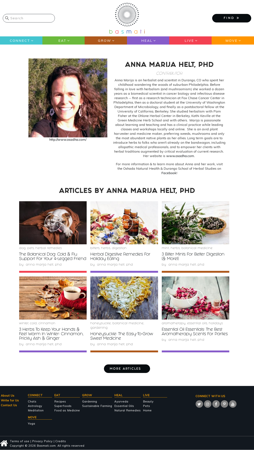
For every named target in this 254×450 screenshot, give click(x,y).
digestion (119, 248)
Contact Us (9, 405)
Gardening (99, 328)
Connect (20, 40)
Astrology (35, 406)
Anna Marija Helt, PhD (44, 265)
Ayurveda (121, 401)
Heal (146, 40)
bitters (94, 248)
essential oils (197, 323)
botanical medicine (197, 248)
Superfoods (63, 406)
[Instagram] (207, 404)
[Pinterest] (224, 404)
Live (189, 40)
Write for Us (10, 400)
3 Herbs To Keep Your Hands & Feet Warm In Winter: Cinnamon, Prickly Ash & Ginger (51, 334)
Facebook (168, 173)
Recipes (60, 401)
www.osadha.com (180, 156)
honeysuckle (100, 323)
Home (147, 410)
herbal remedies (49, 248)
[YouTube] (233, 404)
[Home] (127, 18)
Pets (30, 248)
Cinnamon (46, 323)
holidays (216, 323)
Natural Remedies (127, 410)
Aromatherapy (174, 323)
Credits (60, 441)
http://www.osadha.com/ (67, 139)
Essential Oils (124, 406)
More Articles (125, 369)
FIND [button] (230, 18)
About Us (8, 395)
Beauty (148, 401)
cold (33, 323)
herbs (105, 248)
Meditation (36, 410)
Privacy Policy (42, 441)
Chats (32, 401)
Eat (62, 40)
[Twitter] (199, 404)
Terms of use (19, 441)
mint (165, 248)
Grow (104, 40)
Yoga (31, 423)
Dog (22, 248)
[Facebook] (216, 404)
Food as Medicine (67, 410)
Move (232, 40)
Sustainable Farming (97, 406)
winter (23, 323)
